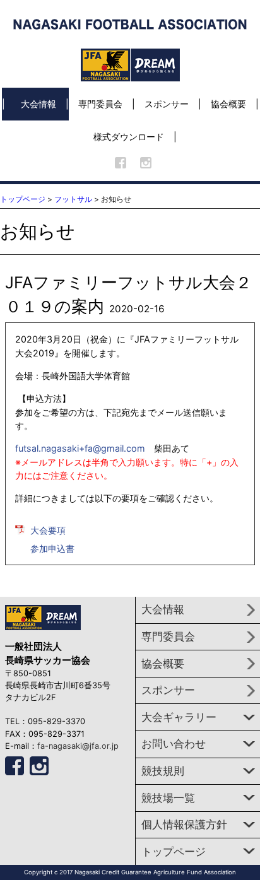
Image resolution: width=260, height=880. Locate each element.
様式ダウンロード (128, 136)
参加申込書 (52, 548)
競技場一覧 (168, 798)
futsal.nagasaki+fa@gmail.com (80, 448)
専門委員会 (100, 103)
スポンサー (167, 103)
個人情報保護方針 (184, 824)
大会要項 (48, 530)
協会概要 (228, 103)
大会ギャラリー (178, 717)
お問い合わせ (173, 743)
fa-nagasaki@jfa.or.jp (78, 746)
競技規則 (162, 771)
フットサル (73, 199)
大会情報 (38, 103)
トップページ (22, 199)
